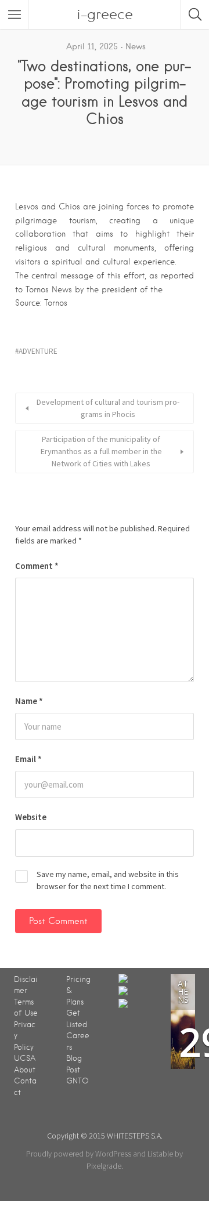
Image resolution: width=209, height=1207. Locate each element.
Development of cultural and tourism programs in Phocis (108, 408)
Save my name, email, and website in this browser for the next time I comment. (108, 880)
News (135, 46)
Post (73, 1069)
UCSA (24, 1058)
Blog (74, 1058)
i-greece (105, 14)
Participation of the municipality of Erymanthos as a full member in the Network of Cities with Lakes (101, 451)
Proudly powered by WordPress (78, 1153)
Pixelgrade (104, 1166)
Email (28, 758)
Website (30, 816)
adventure (38, 351)
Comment (37, 565)
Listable (160, 1153)
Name (29, 700)
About (24, 1069)
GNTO (77, 1080)
